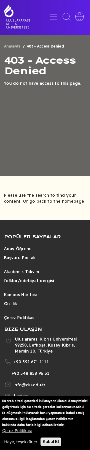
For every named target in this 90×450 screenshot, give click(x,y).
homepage (73, 201)
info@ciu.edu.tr (30, 384)
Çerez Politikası (20, 317)
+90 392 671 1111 (31, 361)
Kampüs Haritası (20, 294)
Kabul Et (51, 442)
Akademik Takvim (21, 271)
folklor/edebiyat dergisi (29, 280)
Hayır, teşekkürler (20, 441)
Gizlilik (10, 303)
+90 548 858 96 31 (30, 373)
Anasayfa (12, 46)
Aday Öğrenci (18, 248)
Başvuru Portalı (20, 257)
